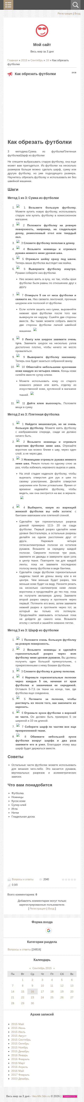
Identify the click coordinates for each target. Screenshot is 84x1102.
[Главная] (42, 35)
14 (12, 991)
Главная (12, 60)
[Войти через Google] (49, 930)
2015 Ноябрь (19, 1047)
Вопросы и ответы (22, 879)
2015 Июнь (18, 1028)
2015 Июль (18, 1031)
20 (71, 991)
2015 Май (17, 1024)
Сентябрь (36, 60)
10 (42, 985)
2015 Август (18, 1035)
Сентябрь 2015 (42, 968)
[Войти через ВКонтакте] (35, 930)
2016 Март (18, 1063)
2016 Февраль (20, 1059)
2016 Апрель (19, 1066)
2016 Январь (19, 1055)
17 (42, 991)
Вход (77, 13)
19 (61, 991)
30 (32, 1003)
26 (61, 997)
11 (51, 985)
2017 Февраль (20, 1074)
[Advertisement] (42, 106)
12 (61, 985)
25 (52, 997)
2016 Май (17, 1070)
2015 (24, 60)
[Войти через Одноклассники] (55, 930)
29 (22, 1003)
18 (52, 991)
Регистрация (65, 13)
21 (12, 997)
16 (47, 60)
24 (42, 997)
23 (32, 997)
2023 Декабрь (20, 1078)
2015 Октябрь (20, 1043)
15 (22, 991)
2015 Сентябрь (21, 1039)
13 (71, 985)
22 (22, 997)
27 (71, 997)
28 (12, 1003)
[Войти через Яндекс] (42, 930)
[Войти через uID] (28, 930)
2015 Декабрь (20, 1051)
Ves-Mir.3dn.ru (41, 1096)
